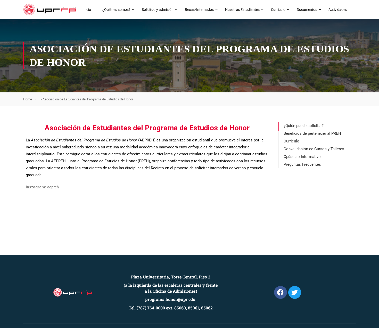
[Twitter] (294, 292)
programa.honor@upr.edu (170, 299)
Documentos (307, 9)
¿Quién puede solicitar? (304, 125)
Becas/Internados (199, 9)
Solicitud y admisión (158, 9)
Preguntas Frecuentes (302, 164)
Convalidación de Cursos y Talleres (314, 149)
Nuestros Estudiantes (242, 9)
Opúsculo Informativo (302, 156)
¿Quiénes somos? (116, 9)
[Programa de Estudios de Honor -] (49, 10)
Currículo (278, 9)
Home (27, 99)
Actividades (337, 9)
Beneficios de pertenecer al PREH (312, 133)
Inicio (87, 9)
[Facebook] (280, 292)
